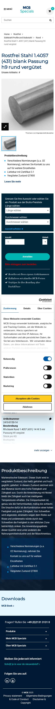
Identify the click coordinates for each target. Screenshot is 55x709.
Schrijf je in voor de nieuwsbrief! (21, 664)
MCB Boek (6, 605)
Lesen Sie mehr (12, 181)
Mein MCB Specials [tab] (16, 638)
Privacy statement (12, 695)
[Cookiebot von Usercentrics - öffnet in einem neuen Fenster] (39, 300)
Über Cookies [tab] (45, 308)
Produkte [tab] (11, 631)
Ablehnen (27, 407)
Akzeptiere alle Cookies (28, 398)
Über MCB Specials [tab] (16, 645)
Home (7, 34)
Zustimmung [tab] (9, 308)
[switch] (47, 368)
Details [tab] (27, 308)
